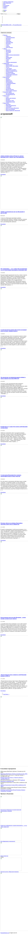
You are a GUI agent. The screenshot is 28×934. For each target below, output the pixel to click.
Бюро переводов (4, 855)
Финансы (8, 79)
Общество (8, 36)
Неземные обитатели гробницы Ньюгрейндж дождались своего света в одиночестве (11, 524)
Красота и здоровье (10, 73)
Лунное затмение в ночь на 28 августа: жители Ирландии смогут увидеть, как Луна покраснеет (12, 156)
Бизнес (7, 78)
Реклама (8, 99)
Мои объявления (7, 3)
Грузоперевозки (9, 72)
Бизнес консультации (11, 98)
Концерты (8, 49)
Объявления (6, 63)
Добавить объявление (8, 1)
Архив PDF (8, 106)
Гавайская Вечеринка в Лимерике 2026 (13, 780)
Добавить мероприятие (11, 62)
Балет (7, 53)
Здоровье (8, 87)
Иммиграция (9, 80)
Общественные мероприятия (12, 54)
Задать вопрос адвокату (11, 90)
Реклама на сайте (10, 100)
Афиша (5, 48)
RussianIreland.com (5, 932)
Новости (5, 35)
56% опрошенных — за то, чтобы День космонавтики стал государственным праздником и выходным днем (14, 269)
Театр (7, 61)
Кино (7, 56)
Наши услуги (6, 95)
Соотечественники (10, 37)
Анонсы (8, 46)
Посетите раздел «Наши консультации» (10, 871)
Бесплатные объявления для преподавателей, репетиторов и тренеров (11, 810)
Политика (8, 43)
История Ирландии (10, 94)
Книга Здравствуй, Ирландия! (13, 110)
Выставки (8, 58)
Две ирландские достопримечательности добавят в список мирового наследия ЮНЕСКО (13, 378)
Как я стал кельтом (10, 109)
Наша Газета (6, 103)
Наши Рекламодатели (11, 105)
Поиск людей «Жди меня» (12, 66)
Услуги (7, 67)
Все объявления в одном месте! (8, 841)
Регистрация (6, 5)
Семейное (8, 84)
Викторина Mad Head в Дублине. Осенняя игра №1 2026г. (14, 773)
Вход (4, 4)
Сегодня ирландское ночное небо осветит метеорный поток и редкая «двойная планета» (14, 330)
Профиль (5, 6)
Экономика (8, 41)
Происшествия (9, 42)
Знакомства (8, 75)
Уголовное (8, 88)
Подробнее (3, 174)
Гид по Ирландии (10, 93)
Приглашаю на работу (11, 69)
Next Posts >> (6, 694)
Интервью (8, 38)
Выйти (4, 7)
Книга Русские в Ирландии (12, 108)
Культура (8, 40)
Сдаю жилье (9, 68)
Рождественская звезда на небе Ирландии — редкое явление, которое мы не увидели (13, 618)
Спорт (7, 45)
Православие (9, 57)
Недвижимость (9, 82)
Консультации (6, 77)
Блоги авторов (9, 47)
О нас (7, 96)
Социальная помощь (10, 83)
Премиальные (9, 64)
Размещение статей (10, 101)
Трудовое (8, 85)
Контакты (8, 104)
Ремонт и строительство (11, 70)
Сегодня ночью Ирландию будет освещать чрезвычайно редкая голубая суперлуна (11, 475)
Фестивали (8, 51)
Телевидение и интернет (11, 74)
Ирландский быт (10, 89)
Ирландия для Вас (7, 92)
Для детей (8, 52)
